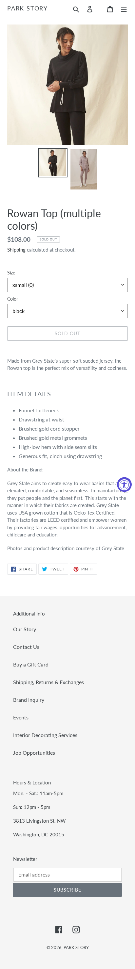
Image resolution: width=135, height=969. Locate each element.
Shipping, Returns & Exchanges (48, 682)
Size (11, 272)
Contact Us (26, 647)
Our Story (24, 629)
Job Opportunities (34, 752)
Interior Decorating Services (45, 735)
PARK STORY (27, 8)
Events (21, 717)
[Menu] (124, 8)
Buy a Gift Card (30, 664)
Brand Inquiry (28, 700)
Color (12, 299)
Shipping (16, 250)
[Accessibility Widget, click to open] (124, 484)
